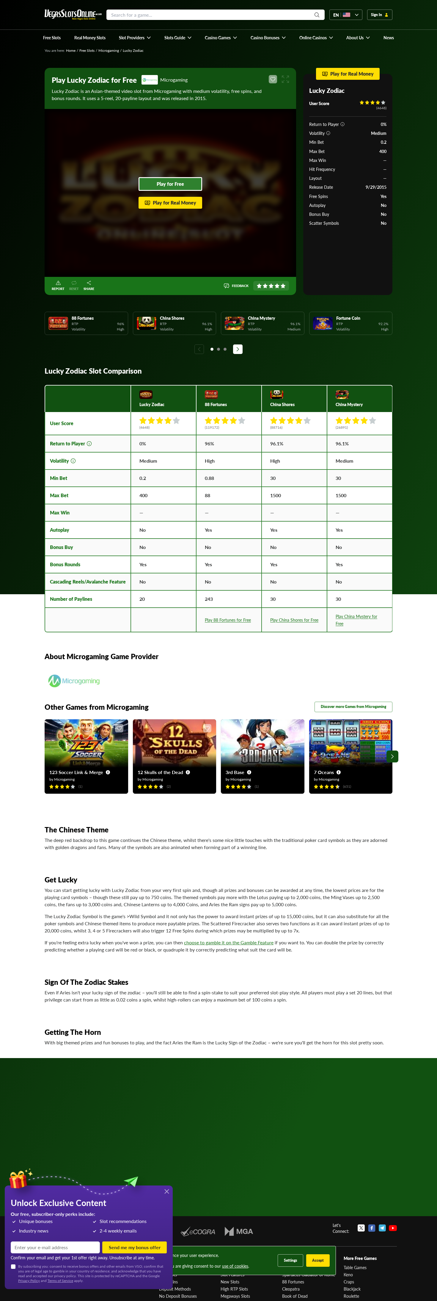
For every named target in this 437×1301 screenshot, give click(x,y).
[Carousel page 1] (211, 349)
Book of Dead (295, 1296)
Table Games (355, 1267)
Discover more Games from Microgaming (353, 706)
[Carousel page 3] (225, 349)
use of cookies (235, 1266)
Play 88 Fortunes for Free (228, 620)
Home (71, 50)
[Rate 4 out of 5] (277, 285)
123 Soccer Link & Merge (76, 772)
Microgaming (108, 50)
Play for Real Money (174, 202)
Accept (318, 1260)
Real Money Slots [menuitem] (90, 37)
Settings (290, 1260)
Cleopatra (291, 1289)
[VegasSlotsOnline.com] (73, 15)
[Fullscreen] (285, 79)
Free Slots (87, 50)
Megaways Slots (235, 1296)
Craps (349, 1282)
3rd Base (235, 772)
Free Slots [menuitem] (52, 37)
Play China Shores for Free (294, 620)
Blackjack (352, 1289)
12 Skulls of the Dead (160, 772)
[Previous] (199, 349)
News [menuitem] (388, 37)
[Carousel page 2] (218, 349)
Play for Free (170, 183)
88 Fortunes (293, 1282)
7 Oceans (324, 772)
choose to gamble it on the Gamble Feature (228, 942)
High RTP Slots (234, 1289)
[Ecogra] (197, 1231)
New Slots (230, 1282)
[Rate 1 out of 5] (259, 285)
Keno (348, 1274)
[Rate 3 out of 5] (271, 285)
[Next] (238, 349)
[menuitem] (135, 37)
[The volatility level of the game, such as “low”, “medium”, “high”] (328, 133)
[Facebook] (372, 1228)
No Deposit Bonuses (178, 1296)
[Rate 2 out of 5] (265, 285)
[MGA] (239, 1231)
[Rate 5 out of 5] (283, 285)
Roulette (351, 1296)
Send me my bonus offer (135, 1247)
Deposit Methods (175, 1289)
